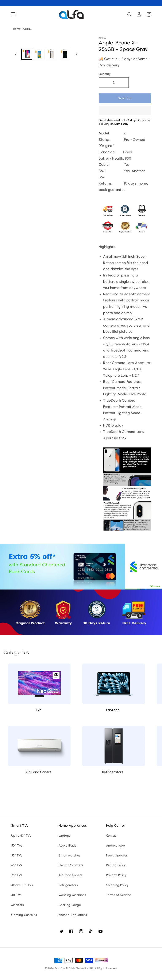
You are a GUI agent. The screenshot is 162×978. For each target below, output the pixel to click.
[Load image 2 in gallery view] (39, 54)
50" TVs (16, 845)
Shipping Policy (117, 885)
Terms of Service (118, 895)
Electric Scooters (71, 865)
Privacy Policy (116, 875)
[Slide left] (15, 54)
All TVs (16, 895)
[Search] (129, 14)
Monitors (17, 905)
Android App (115, 845)
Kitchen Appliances (73, 915)
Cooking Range (70, 905)
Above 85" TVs (22, 885)
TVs (38, 710)
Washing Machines (72, 895)
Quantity (105, 73)
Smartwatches (70, 855)
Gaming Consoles (24, 915)
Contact (112, 835)
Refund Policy (116, 865)
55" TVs (16, 855)
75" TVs (16, 875)
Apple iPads (67, 845)
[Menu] (13, 14)
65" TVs (16, 865)
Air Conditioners (38, 772)
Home (17, 28)
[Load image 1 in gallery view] (27, 54)
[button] (125, 111)
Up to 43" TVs (21, 835)
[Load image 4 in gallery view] (65, 54)
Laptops (112, 710)
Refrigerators (112, 772)
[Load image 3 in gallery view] (52, 54)
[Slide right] (76, 54)
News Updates (117, 855)
